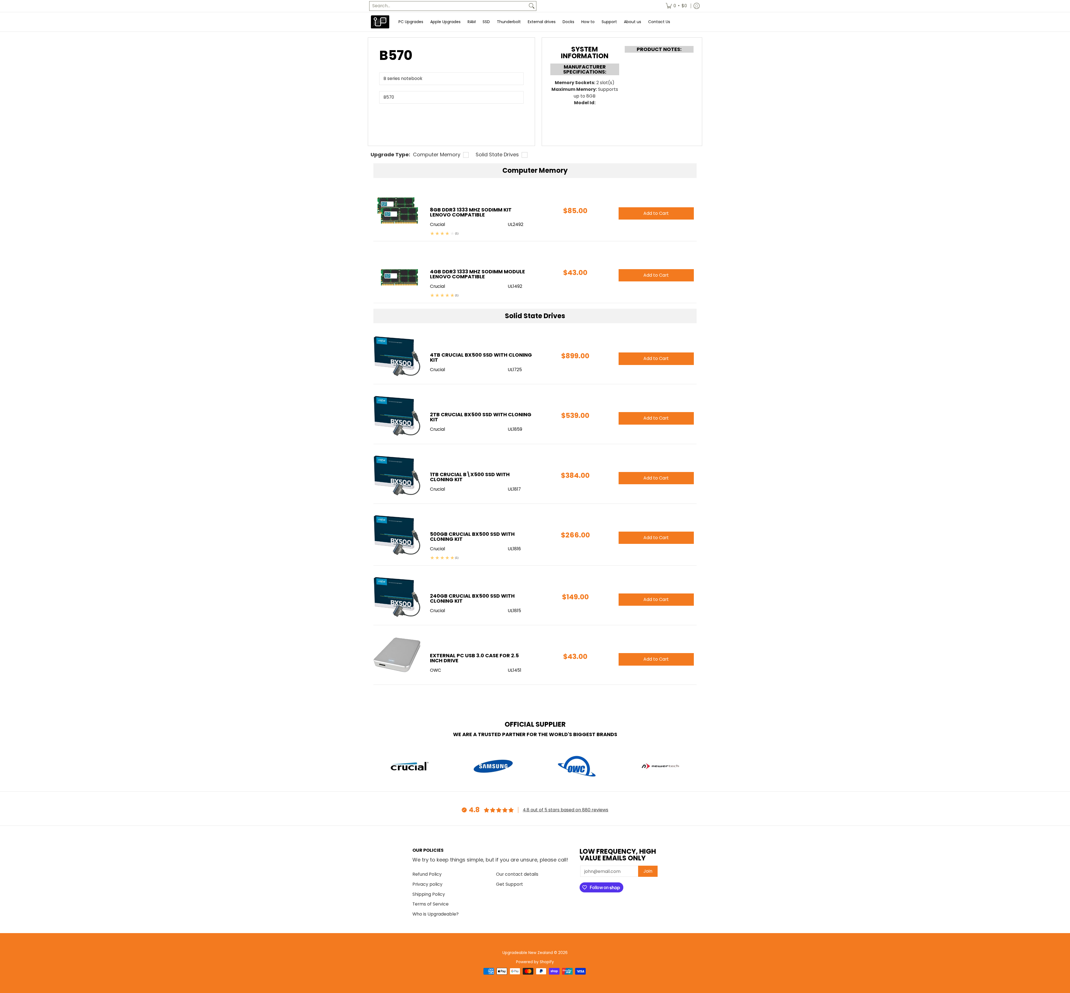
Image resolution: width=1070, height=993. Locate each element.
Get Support (509, 884)
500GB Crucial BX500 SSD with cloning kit (472, 536)
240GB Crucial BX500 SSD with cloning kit (472, 598)
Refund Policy (427, 874)
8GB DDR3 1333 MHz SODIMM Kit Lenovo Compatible (471, 212)
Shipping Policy (428, 894)
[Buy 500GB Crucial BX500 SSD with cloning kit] (397, 535)
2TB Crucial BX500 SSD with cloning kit (480, 417)
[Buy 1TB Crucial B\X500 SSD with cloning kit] (397, 475)
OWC (435, 670)
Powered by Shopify (535, 962)
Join (647, 871)
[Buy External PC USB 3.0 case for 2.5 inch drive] (397, 656)
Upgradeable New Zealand (527, 952)
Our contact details (517, 874)
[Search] (531, 6)
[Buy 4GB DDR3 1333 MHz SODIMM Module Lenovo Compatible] (397, 272)
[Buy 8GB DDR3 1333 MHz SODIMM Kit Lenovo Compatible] (397, 210)
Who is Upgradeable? (435, 914)
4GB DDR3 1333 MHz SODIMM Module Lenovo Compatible (477, 274)
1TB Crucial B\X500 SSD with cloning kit (470, 477)
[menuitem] (676, 6)
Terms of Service (430, 904)
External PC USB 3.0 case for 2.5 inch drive (474, 658)
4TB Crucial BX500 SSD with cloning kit (481, 357)
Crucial (437, 369)
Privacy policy (427, 884)
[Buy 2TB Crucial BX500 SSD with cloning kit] (397, 415)
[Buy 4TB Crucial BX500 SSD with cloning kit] (397, 356)
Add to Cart (656, 358)
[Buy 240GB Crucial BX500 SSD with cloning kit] (397, 597)
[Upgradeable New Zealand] (380, 21)
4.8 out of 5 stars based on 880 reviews (565, 810)
